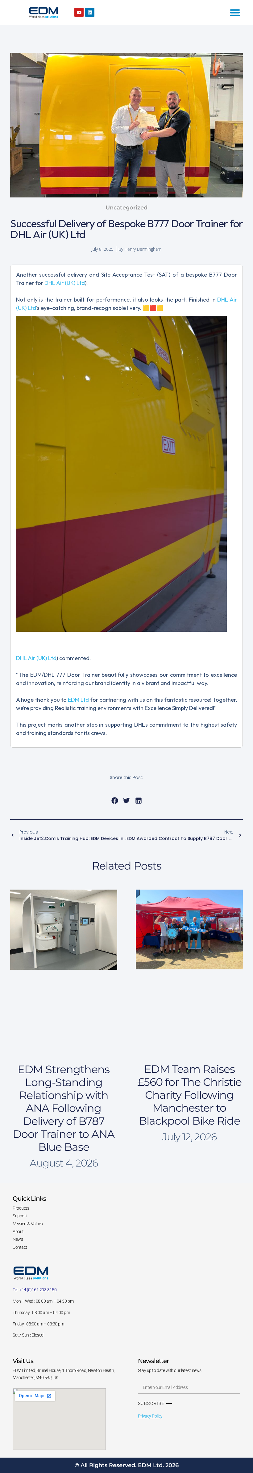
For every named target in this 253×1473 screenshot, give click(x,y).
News (18, 1239)
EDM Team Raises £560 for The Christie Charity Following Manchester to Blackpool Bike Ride (189, 1094)
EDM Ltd (78, 699)
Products (21, 1208)
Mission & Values (28, 1223)
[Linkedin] (89, 12)
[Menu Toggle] (235, 12)
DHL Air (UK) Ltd (64, 282)
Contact (20, 1247)
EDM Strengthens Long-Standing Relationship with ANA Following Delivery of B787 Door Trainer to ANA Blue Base (63, 1108)
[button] (114, 800)
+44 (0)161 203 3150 (37, 1289)
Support (20, 1215)
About (18, 1231)
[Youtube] (79, 12)
